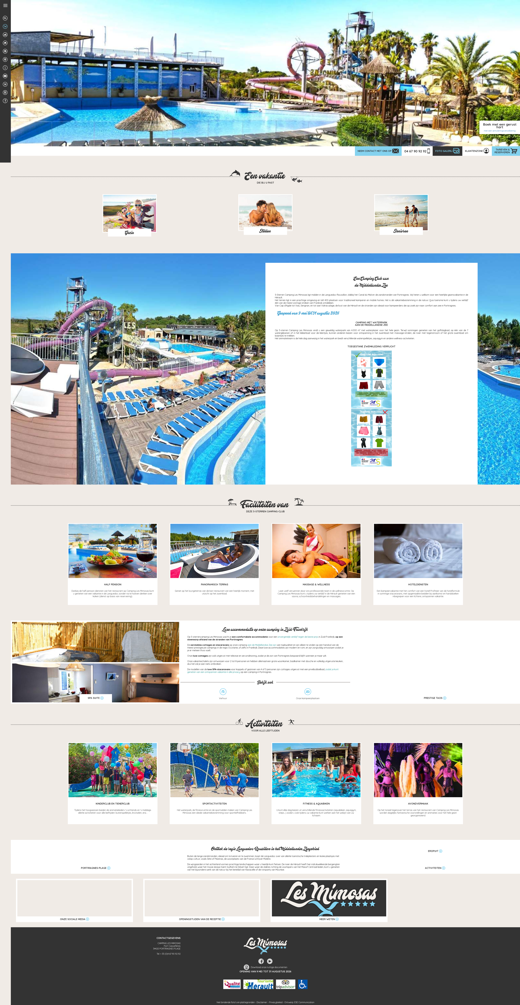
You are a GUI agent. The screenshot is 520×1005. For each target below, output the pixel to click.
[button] (5, 5)
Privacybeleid (275, 1002)
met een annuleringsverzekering (500, 130)
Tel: (169, 953)
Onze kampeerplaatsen (308, 698)
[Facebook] (261, 961)
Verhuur (223, 698)
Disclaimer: (262, 1002)
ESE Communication (304, 1002)
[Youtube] (269, 961)
